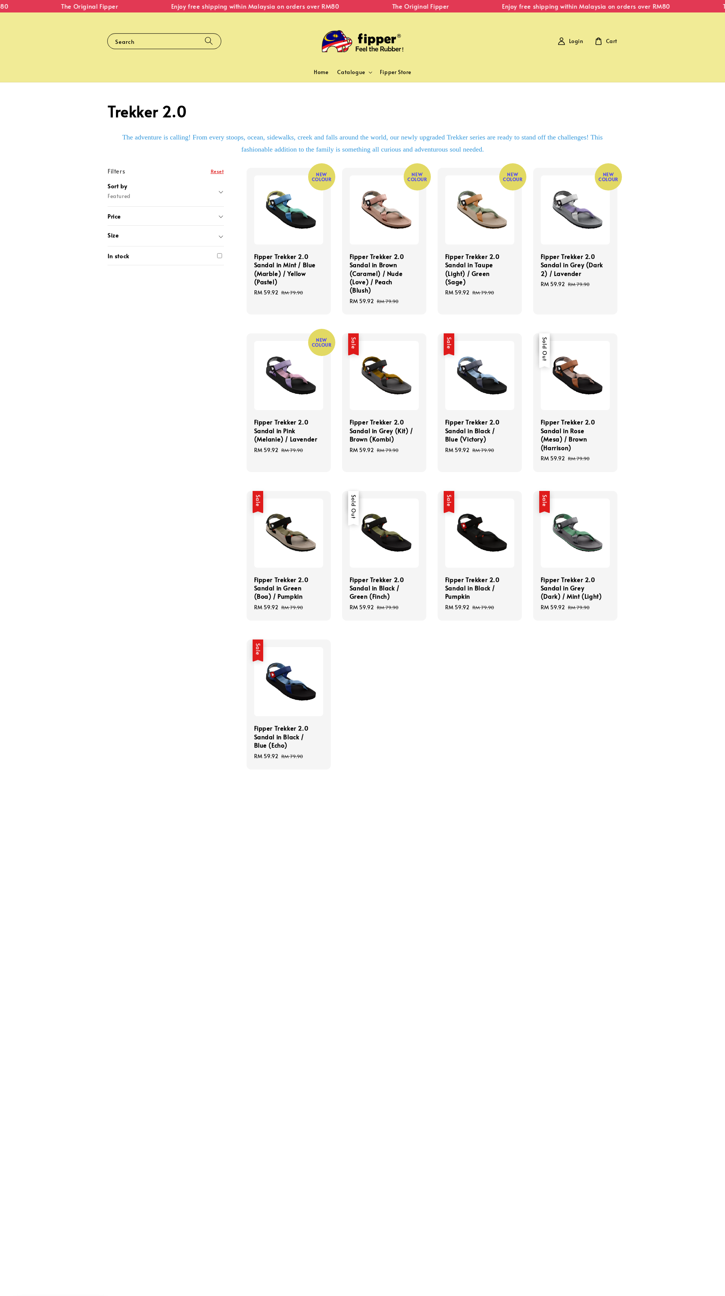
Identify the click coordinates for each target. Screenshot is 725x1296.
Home (321, 72)
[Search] (209, 41)
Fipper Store (395, 72)
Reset (217, 170)
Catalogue (351, 72)
